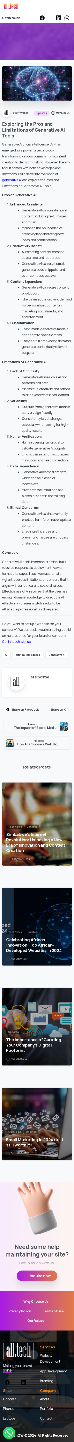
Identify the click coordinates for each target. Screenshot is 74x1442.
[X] (50, 17)
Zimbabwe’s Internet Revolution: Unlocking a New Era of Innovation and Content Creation (35, 842)
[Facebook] (42, 17)
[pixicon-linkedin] (24, 1382)
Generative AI (57, 655)
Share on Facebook (25, 709)
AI (6, 655)
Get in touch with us (16, 641)
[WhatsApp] (67, 17)
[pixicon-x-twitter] (15, 1382)
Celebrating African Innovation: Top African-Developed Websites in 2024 (34, 945)
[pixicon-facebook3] (7, 1382)
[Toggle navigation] (68, 6)
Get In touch (11, 18)
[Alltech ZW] (18, 1351)
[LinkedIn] (58, 17)
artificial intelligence (28, 655)
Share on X (57, 709)
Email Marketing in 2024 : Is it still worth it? (34, 1142)
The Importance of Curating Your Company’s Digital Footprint (33, 1045)
